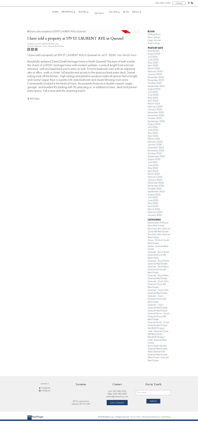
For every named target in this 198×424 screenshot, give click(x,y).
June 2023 (153, 165)
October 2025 (155, 83)
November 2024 (156, 116)
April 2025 (153, 101)
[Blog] (192, 3)
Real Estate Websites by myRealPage (157, 417)
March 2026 (154, 69)
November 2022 (156, 186)
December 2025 (156, 77)
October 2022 (155, 189)
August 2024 (154, 124)
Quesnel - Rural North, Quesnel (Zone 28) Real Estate (159, 255)
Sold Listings (154, 43)
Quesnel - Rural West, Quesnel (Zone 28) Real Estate (158, 270)
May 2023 (153, 168)
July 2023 (153, 162)
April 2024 (153, 136)
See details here (126, 55)
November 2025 (156, 80)
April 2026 (153, 66)
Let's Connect (117, 402)
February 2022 (155, 212)
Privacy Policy (136, 417)
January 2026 (155, 74)
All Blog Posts (154, 34)
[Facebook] (189, 3)
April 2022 (153, 206)
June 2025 (153, 95)
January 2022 (155, 215)
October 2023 (155, 154)
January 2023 (155, 180)
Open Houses (154, 40)
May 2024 (153, 133)
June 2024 (153, 130)
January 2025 (155, 110)
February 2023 (155, 177)
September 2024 (156, 121)
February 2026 (155, 72)
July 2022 (153, 197)
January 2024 (155, 145)
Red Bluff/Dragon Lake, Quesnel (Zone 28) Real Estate (158, 331)
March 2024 (154, 139)
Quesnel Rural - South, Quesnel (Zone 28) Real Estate (159, 316)
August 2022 (154, 195)
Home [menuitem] (55, 12)
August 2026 (154, 54)
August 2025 (154, 89)
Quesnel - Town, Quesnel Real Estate (49, 46)
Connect (178, 3)
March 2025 (154, 104)
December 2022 (156, 183)
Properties (67, 12)
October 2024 (155, 118)
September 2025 (156, 86)
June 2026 (153, 60)
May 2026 (153, 63)
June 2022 (153, 200)
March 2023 (154, 174)
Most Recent (154, 51)
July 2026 (153, 57)
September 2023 (156, 156)
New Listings (154, 37)
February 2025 (155, 107)
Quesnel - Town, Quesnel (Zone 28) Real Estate (157, 299)
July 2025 (153, 92)
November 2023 (156, 151)
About (135, 12)
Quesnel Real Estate (157, 311)
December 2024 (156, 113)
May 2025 (153, 98)
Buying (82, 12)
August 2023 (154, 159)
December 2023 (156, 148)
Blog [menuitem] (126, 12)
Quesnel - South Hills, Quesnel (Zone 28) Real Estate (158, 284)
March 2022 (154, 209)
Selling (113, 12)
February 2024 (155, 142)
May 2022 (153, 203)
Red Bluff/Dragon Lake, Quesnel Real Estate (157, 340)
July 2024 (153, 127)
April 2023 (153, 171)
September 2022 (156, 192)
